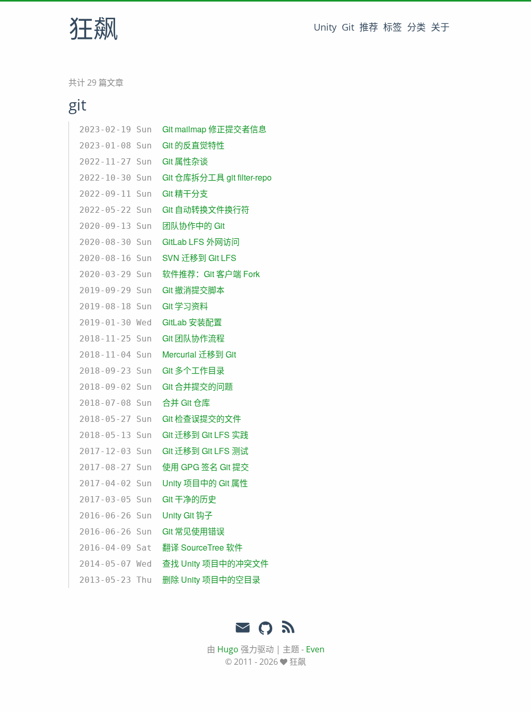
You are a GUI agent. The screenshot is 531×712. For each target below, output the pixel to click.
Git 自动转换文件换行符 (205, 209)
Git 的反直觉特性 (193, 145)
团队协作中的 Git (193, 225)
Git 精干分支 (185, 193)
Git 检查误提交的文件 (201, 419)
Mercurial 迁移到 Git (199, 354)
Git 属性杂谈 (185, 161)
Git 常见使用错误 (193, 531)
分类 (416, 27)
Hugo (228, 649)
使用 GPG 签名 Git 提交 (205, 467)
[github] (265, 629)
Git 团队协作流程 (193, 338)
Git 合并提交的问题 (197, 386)
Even (315, 649)
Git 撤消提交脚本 (193, 290)
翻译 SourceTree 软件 (202, 547)
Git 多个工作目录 (193, 370)
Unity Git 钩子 (187, 515)
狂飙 (93, 30)
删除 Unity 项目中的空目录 (211, 579)
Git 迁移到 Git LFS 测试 (205, 451)
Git (348, 27)
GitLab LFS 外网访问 (201, 242)
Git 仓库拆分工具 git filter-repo (217, 177)
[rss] (288, 629)
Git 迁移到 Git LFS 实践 (205, 435)
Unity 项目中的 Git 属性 (205, 483)
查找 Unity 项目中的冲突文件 (215, 563)
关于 (440, 27)
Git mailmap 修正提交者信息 (214, 129)
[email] (242, 628)
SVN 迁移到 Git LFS (199, 258)
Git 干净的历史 (189, 499)
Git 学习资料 (185, 306)
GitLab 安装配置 (192, 322)
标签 (392, 27)
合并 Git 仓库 (186, 402)
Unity (325, 27)
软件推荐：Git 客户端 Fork (211, 274)
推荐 (368, 27)
